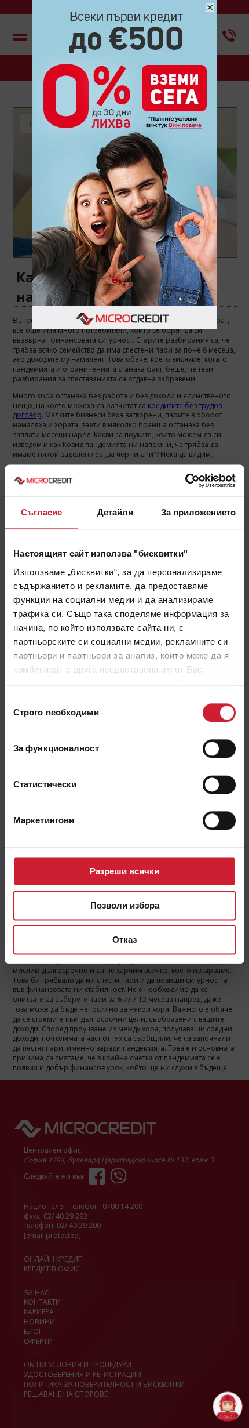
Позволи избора (124, 905)
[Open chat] (227, 1406)
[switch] (219, 748)
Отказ (124, 939)
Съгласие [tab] (42, 512)
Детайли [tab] (115, 512)
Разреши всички (124, 871)
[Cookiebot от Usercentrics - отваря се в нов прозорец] (185, 480)
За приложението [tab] (198, 512)
